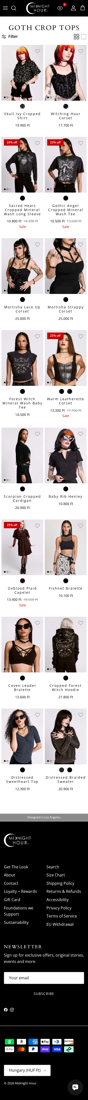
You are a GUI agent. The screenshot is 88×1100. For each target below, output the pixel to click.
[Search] (16, 8)
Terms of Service (61, 916)
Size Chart (55, 875)
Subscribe (44, 993)
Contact (11, 883)
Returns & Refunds (63, 891)
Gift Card (12, 899)
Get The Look (16, 867)
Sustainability (16, 922)
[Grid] (76, 37)
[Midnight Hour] (37, 8)
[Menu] (5, 8)
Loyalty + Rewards (20, 891)
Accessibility (57, 899)
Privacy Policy (58, 908)
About (9, 875)
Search (52, 867)
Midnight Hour (26, 1083)
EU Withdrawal (60, 924)
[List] (84, 37)
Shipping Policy (60, 883)
